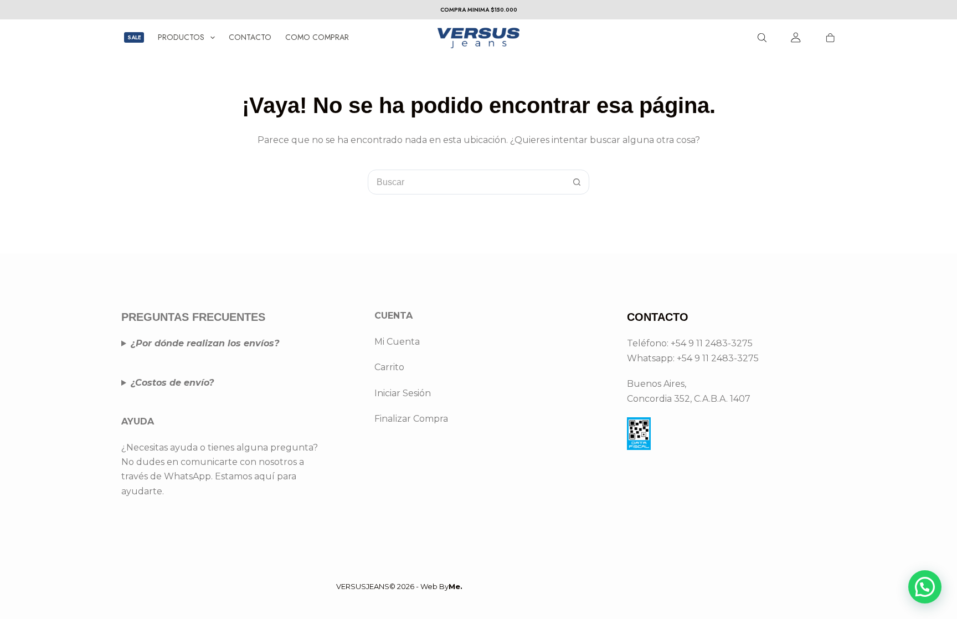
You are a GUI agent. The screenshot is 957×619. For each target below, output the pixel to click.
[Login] (796, 37)
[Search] (762, 37)
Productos (181, 37)
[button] (924, 586)
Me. (455, 586)
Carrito (389, 367)
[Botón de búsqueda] (577, 182)
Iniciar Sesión (402, 393)
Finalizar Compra (411, 418)
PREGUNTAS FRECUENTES (193, 317)
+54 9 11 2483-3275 (718, 358)
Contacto (250, 37)
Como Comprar (317, 37)
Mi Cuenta (397, 341)
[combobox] (466, 182)
